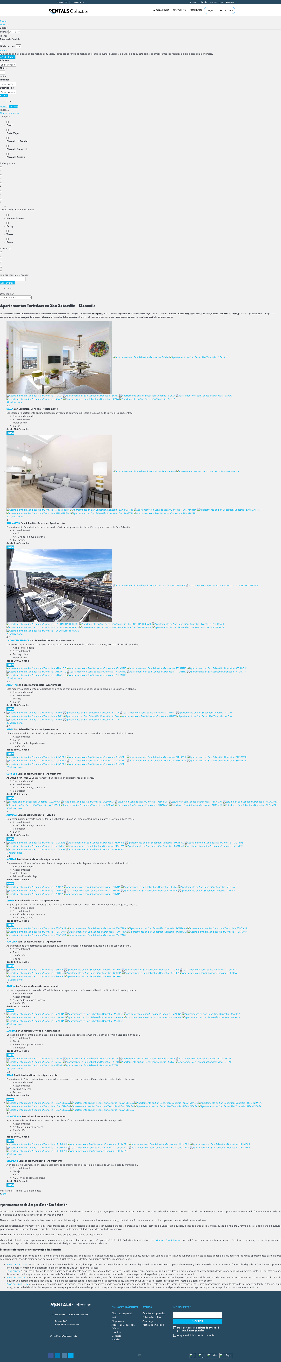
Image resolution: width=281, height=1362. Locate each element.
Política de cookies (151, 1317)
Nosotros (179, 10)
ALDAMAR (12, 814)
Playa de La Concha (17, 141)
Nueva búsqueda (9, 113)
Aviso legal (147, 1321)
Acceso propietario (198, 2)
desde (10, 429)
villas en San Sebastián (168, 1240)
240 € (17, 660)
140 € (17, 961)
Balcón (10, 242)
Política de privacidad (153, 1325)
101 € (17, 1006)
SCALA (10, 408)
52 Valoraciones (15, 402)
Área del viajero (216, 2)
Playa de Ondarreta (17, 149)
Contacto (195, 10)
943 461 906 (61, 1321)
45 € (16, 794)
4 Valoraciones (14, 1024)
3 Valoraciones (14, 808)
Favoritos (230, 2)
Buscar (3, 21)
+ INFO (10, 433)
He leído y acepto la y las (198, 1329)
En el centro (13, 1270)
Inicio (114, 1317)
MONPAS (11, 859)
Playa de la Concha (17, 1264)
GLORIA (11, 986)
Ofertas (115, 1328)
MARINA (11, 1030)
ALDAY (10, 729)
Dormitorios (7, 87)
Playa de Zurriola (16, 156)
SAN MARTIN (13, 523)
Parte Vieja (13, 133)
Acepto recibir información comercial (195, 1335)
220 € (17, 1095)
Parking (10, 226)
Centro (10, 125)
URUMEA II (12, 1160)
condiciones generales (193, 1330)
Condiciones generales (153, 1313)
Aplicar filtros (7, 282)
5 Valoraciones (14, 852)
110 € (17, 543)
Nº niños (4, 79)
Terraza (10, 234)
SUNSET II (12, 773)
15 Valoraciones (15, 979)
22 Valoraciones (15, 516)
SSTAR (10, 1075)
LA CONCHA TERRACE (18, 640)
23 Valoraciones (15, 633)
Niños (3, 68)
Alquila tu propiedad (220, 10)
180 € (17, 749)
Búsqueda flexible (10, 39)
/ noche (24, 429)
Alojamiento (161, 10)
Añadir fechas (7, 57)
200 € (17, 429)
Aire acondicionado (15, 218)
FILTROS (4, 24)
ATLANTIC (12, 684)
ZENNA (10, 900)
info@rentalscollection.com (67, 1324)
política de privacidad (208, 1327)
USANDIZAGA (14, 1116)
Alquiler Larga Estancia (123, 1325)
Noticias (116, 1339)
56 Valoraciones (15, 1068)
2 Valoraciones (14, 767)
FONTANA (12, 941)
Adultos (4, 60)
